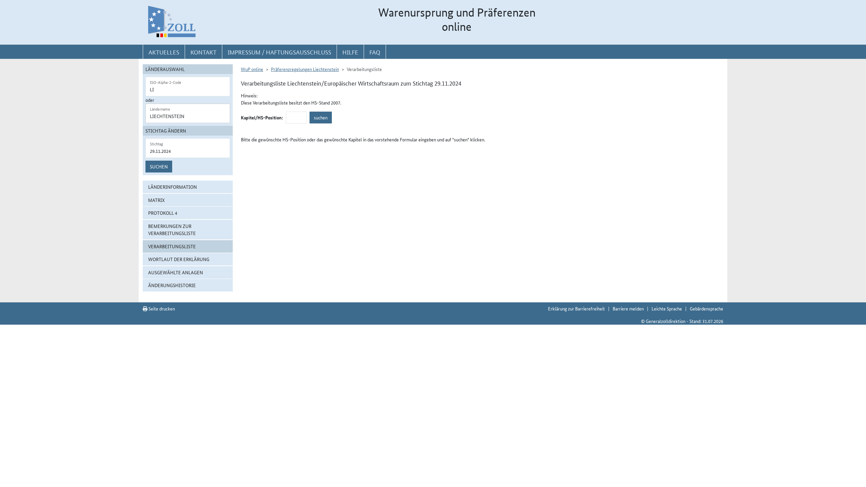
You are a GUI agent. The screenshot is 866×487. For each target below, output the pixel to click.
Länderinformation (172, 186)
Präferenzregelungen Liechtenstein (305, 69)
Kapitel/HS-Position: (262, 117)
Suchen (159, 166)
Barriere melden (628, 308)
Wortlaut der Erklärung (178, 259)
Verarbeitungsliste (172, 246)
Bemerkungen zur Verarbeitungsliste (172, 229)
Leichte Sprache (667, 308)
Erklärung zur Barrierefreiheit (576, 308)
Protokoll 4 (162, 212)
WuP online (252, 69)
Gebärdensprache (706, 308)
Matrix (156, 199)
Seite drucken (161, 308)
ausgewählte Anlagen (175, 272)
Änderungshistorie (172, 285)
